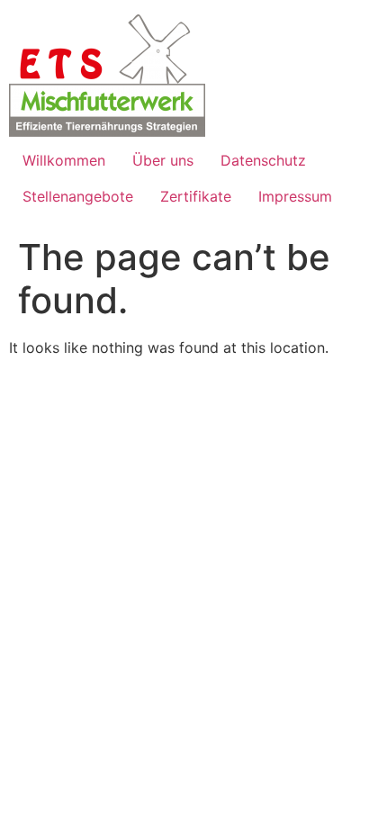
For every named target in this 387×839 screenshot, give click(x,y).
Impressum (295, 196)
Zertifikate (195, 196)
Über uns (163, 160)
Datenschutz (263, 160)
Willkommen (63, 160)
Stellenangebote (77, 196)
